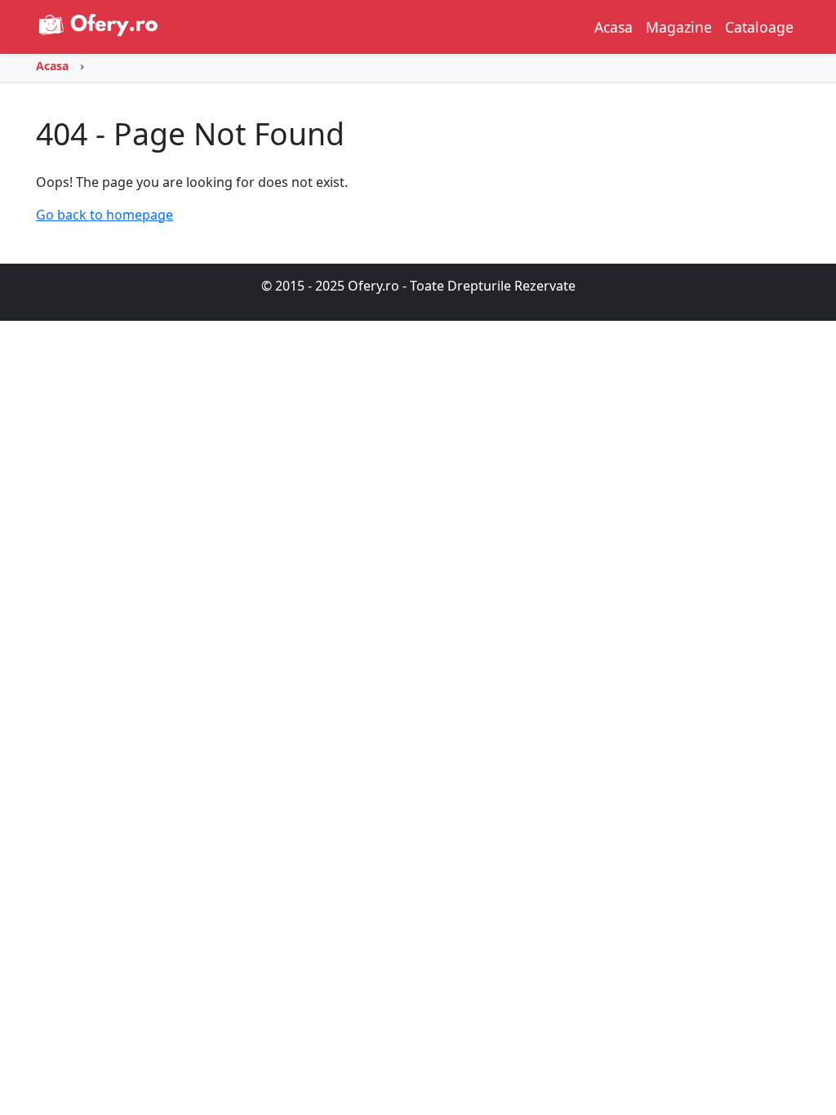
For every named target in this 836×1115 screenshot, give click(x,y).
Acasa (613, 27)
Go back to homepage (104, 215)
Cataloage (759, 27)
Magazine (679, 27)
